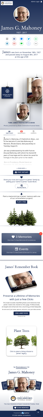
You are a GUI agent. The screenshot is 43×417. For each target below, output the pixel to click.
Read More (21, 168)
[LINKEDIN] (7, 44)
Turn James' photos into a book (21, 123)
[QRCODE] (7, 39)
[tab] (10, 132)
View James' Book (21, 313)
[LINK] (36, 44)
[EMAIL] (14, 44)
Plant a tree (21, 202)
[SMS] (22, 44)
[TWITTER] (29, 39)
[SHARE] (29, 44)
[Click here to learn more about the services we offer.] (22, 399)
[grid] (21, 98)
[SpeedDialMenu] (38, 412)
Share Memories (22, 407)
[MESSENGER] (22, 39)
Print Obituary (22, 172)
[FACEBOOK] (14, 39)
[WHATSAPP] (36, 39)
